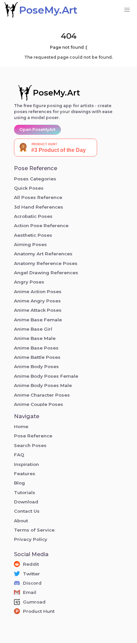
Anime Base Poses (36, 348)
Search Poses (30, 445)
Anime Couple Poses (38, 404)
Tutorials (24, 492)
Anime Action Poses (38, 291)
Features (24, 473)
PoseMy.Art (56, 92)
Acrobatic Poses (33, 216)
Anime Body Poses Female (46, 376)
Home (21, 426)
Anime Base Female (38, 319)
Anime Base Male (35, 338)
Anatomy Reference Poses (45, 263)
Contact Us (27, 511)
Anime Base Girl (33, 329)
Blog (19, 482)
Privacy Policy (30, 539)
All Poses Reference (38, 197)
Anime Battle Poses (37, 357)
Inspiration (26, 464)
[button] (127, 10)
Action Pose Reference (41, 225)
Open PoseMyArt (37, 129)
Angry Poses (29, 282)
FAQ (19, 454)
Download (26, 501)
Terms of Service (34, 530)
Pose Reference (33, 435)
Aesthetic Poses (33, 235)
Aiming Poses (30, 244)
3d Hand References (38, 207)
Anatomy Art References (43, 253)
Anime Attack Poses (38, 310)
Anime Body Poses (36, 366)
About (21, 520)
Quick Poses (29, 188)
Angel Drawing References (46, 272)
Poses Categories (35, 178)
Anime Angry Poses (37, 300)
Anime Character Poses (42, 395)
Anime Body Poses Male (43, 385)
